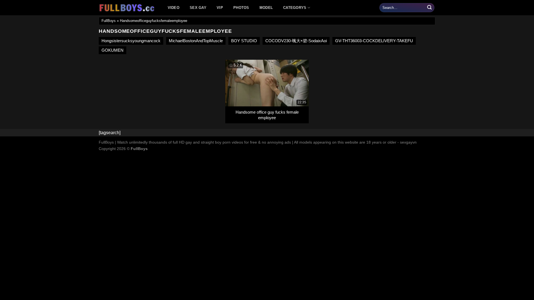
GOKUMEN (112, 50)
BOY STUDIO (244, 40)
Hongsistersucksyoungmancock (131, 40)
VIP (220, 8)
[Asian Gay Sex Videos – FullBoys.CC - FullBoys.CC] (128, 8)
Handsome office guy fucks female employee (267, 115)
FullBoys (109, 21)
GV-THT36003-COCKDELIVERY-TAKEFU (374, 40)
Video (173, 8)
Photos (241, 8)
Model (266, 8)
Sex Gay (198, 8)
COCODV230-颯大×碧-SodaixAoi (296, 40)
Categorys (294, 8)
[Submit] (429, 7)
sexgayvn (408, 142)
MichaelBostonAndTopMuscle (196, 40)
